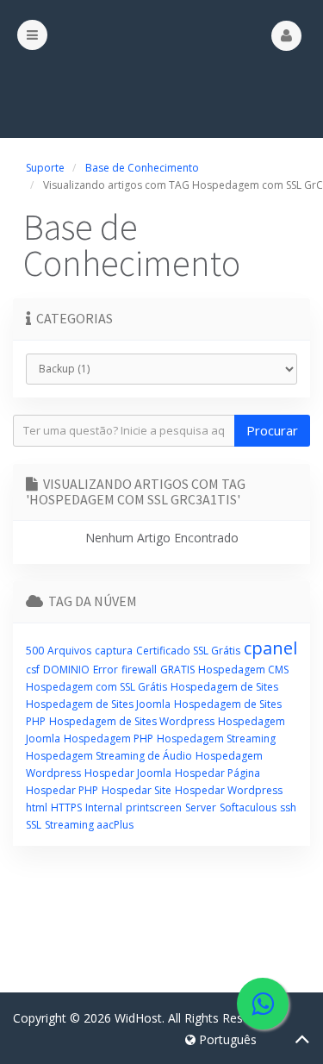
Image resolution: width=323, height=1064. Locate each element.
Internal (103, 807)
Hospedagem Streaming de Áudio (109, 755)
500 (35, 650)
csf (33, 669)
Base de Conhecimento (142, 167)
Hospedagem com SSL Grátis (96, 686)
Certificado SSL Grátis (188, 650)
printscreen (154, 807)
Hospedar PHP (62, 790)
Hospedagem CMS (243, 669)
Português (226, 1039)
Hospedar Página (217, 773)
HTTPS (66, 807)
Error (105, 669)
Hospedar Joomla (127, 773)
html (36, 807)
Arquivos (69, 650)
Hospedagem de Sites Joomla (98, 704)
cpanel (270, 648)
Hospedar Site (136, 790)
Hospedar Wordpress (229, 790)
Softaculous (248, 807)
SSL (33, 824)
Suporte (45, 167)
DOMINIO (66, 669)
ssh (288, 807)
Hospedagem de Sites (224, 686)
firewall (139, 669)
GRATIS (177, 669)
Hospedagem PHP (108, 738)
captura (114, 650)
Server (200, 807)
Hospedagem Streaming (216, 738)
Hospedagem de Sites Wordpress (131, 721)
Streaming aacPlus (89, 824)
